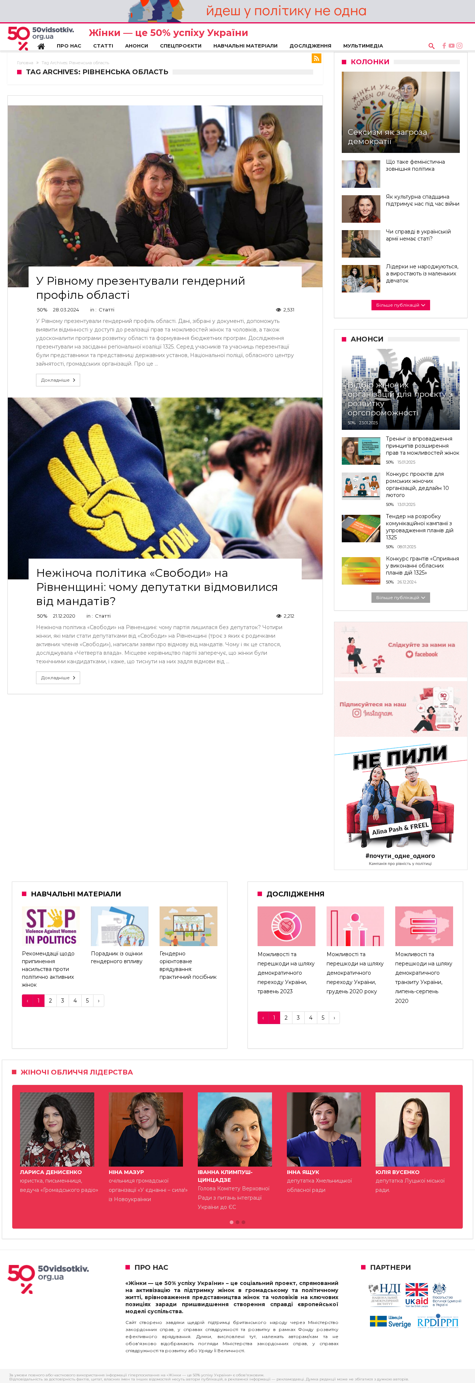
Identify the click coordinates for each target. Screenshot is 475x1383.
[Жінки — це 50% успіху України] (40, 38)
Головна (25, 62)
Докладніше (55, 380)
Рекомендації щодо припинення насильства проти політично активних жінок (48, 969)
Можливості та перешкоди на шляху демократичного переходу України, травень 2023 (286, 973)
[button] (232, 1222)
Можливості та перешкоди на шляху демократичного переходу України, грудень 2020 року (355, 973)
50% (42, 310)
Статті (106, 310)
